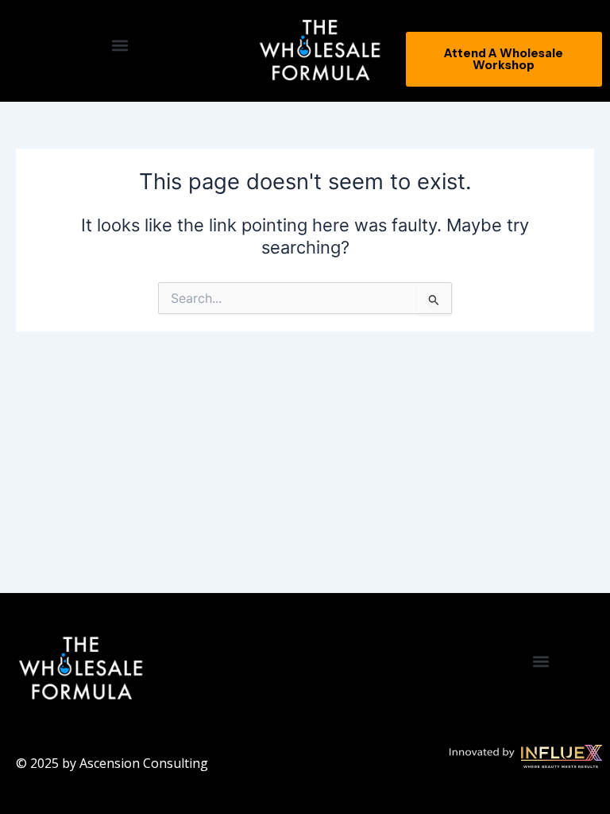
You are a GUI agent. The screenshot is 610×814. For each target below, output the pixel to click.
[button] (120, 45)
